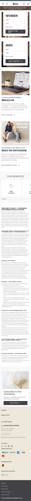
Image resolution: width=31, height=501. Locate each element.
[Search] (24, 4)
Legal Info (3, 483)
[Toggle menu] (3, 4)
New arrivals (9, 27)
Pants (7, 20)
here (12, 9)
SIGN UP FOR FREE (7, 115)
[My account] (7, 4)
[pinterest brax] (12, 446)
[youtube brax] (8, 446)
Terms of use (4, 486)
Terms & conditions (6, 491)
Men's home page (14, 61)
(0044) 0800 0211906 (11, 426)
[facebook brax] (2, 446)
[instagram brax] (5, 446)
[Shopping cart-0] (28, 4)
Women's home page (13, 31)
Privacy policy (4, 489)
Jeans (7, 23)
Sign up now (14, 403)
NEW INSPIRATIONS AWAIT (9, 165)
